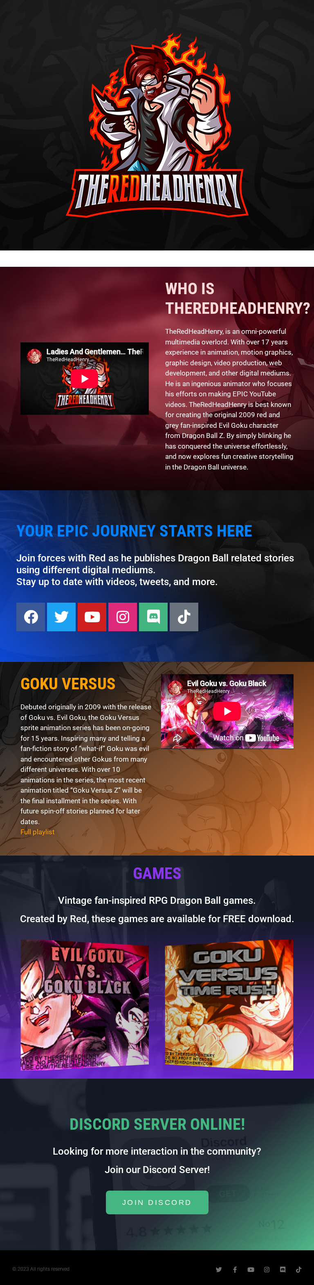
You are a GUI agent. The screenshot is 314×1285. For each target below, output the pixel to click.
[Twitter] (61, 617)
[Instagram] (122, 617)
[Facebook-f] (235, 1270)
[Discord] (153, 617)
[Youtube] (92, 617)
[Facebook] (30, 617)
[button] (24, 1005)
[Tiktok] (184, 617)
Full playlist (37, 832)
